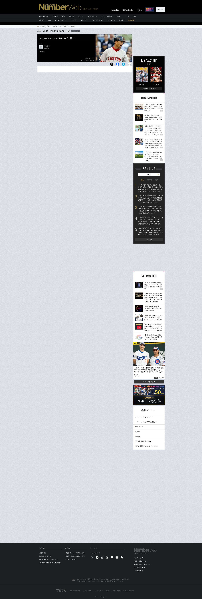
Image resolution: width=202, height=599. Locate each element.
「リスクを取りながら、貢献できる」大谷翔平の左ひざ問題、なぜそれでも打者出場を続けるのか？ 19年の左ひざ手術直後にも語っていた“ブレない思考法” (150, 188)
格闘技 (41, 20)
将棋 (49, 20)
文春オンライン (88, 590)
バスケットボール (97, 20)
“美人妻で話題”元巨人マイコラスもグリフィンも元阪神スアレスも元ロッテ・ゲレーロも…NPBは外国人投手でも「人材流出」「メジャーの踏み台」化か (150, 231)
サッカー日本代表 (106, 16)
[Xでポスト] (111, 65)
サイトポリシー (140, 567)
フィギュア (84, 20)
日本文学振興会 (129, 590)
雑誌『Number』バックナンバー (76, 556)
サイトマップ (139, 571)
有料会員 (160, 9)
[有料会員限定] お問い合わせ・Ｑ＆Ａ (146, 446)
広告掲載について (140, 561)
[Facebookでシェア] (117, 65)
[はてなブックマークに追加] (123, 65)
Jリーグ (80, 16)
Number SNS (96, 553)
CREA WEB (99, 590)
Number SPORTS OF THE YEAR (50, 562)
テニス (127, 16)
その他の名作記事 (149, 382)
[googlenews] (117, 558)
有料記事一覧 (139, 427)
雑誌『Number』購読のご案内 (75, 553)
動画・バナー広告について (143, 564)
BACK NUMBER (76, 31)
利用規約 (137, 431)
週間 (156, 180)
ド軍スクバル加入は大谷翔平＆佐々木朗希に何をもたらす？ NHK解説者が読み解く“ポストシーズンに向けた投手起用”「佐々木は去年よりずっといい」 (150, 199)
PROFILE (42, 52)
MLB (63, 16)
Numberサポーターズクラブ (48, 559)
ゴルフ (118, 16)
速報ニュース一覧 (45, 556)
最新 (142, 180)
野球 (43, 26)
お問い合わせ (139, 558)
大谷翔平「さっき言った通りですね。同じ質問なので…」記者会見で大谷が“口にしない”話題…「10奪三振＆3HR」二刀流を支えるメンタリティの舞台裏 (150, 221)
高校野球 (71, 16)
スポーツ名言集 (71, 559)
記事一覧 (43, 553)
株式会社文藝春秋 (75, 590)
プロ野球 (55, 16)
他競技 (121, 20)
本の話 (108, 590)
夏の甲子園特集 (43, 16)
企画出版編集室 (117, 590)
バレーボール (111, 20)
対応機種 (137, 436)
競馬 (135, 16)
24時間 (149, 180)
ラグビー (74, 20)
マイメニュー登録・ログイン (144, 417)
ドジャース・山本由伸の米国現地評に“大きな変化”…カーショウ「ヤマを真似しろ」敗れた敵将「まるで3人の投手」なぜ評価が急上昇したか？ (150, 210)
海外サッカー (91, 16)
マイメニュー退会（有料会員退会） (146, 422)
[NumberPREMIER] (149, 9)
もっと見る (149, 239)
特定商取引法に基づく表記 (143, 441)
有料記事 (131, 20)
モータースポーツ (60, 20)
